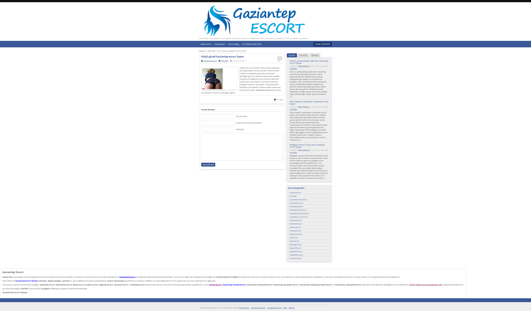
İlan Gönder (322, 44)
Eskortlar (211, 51)
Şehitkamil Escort (296, 255)
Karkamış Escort (296, 234)
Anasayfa (202, 51)
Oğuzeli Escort (295, 248)
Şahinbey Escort (296, 251)
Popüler (292, 55)
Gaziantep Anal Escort (298, 200)
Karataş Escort (295, 231)
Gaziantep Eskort (296, 206)
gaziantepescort (210, 61)
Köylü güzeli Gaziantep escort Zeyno (222, 56)
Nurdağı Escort (295, 245)
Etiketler (315, 55)
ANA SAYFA (206, 44)
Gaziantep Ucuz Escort (298, 217)
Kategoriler (219, 44)
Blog (285, 308)
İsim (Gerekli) (241, 116)
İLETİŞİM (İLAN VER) (251, 44)
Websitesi (240, 129)
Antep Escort (216, 284)
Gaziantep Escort (296, 203)
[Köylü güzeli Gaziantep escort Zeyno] (219, 78)
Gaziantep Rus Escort (298, 210)
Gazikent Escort (296, 220)
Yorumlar (303, 55)
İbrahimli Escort (296, 224)
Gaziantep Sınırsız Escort (299, 213)
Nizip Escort (294, 241)
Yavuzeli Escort (295, 258)
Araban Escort (295, 193)
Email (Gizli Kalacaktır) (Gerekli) (248, 123)
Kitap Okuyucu (303, 66)
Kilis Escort (294, 238)
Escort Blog (233, 44)
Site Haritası (244, 308)
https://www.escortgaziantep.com (425, 284)
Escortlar (293, 196)
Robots (292, 308)
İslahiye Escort (295, 227)
